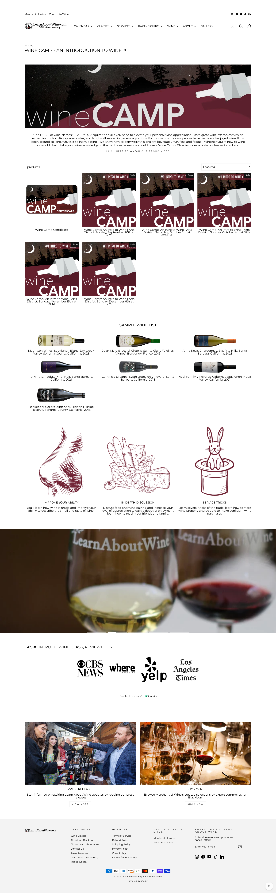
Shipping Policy (121, 844)
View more (80, 804)
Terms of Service (121, 835)
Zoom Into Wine (59, 14)
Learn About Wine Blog (85, 857)
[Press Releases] (80, 753)
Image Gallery (79, 861)
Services (124, 26)
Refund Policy (120, 840)
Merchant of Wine (35, 14)
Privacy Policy (120, 848)
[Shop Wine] (195, 753)
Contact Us (77, 848)
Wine (171, 26)
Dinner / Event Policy (124, 857)
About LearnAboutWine (85, 844)
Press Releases (79, 853)
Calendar (82, 26)
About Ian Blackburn (83, 840)
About (188, 26)
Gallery (207, 26)
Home (28, 45)
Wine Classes (78, 835)
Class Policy (119, 853)
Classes (103, 26)
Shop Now (196, 804)
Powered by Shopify (138, 881)
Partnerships (149, 26)
